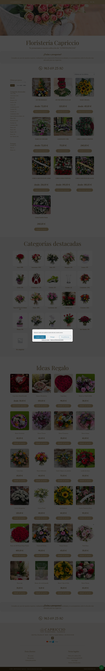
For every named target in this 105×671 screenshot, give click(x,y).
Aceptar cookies (40, 337)
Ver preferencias (65, 337)
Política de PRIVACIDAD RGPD (56, 340)
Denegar (52, 337)
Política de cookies (46, 340)
